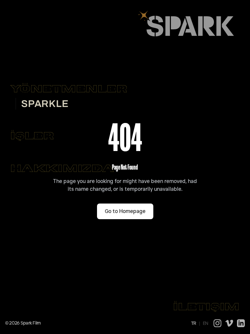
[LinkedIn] (241, 323)
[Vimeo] (229, 323)
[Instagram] (217, 323)
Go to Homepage (125, 211)
